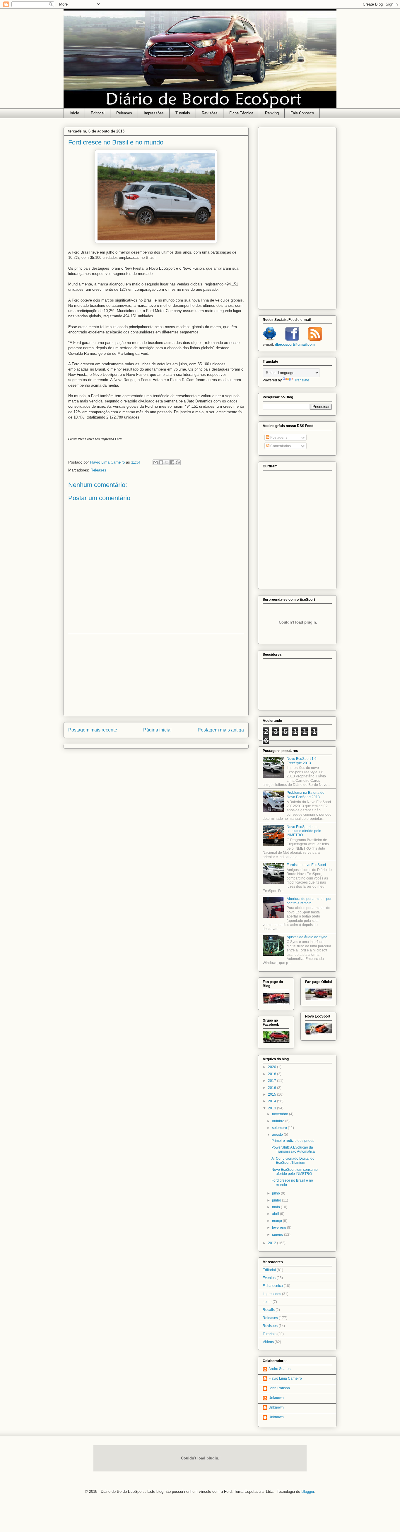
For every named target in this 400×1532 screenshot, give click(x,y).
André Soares (279, 1369)
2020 (272, 1067)
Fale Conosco (302, 113)
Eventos (269, 1278)
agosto (278, 1134)
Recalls (269, 1310)
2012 (272, 1243)
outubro (278, 1121)
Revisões (210, 113)
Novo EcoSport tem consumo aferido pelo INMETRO (304, 831)
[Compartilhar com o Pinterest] (178, 462)
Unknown (276, 1398)
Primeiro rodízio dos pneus (292, 1141)
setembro (280, 1128)
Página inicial (157, 729)
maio (276, 1207)
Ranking (272, 113)
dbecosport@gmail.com (295, 344)
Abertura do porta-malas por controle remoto (309, 901)
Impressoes (272, 1294)
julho (276, 1193)
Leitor (267, 1302)
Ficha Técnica (241, 113)
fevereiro (279, 1227)
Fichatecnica (273, 1286)
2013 (272, 1108)
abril (276, 1214)
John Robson (279, 1388)
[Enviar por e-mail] (155, 462)
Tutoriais (182, 113)
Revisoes (270, 1326)
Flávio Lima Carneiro (285, 1378)
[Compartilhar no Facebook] (172, 462)
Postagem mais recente (92, 729)
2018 (272, 1074)
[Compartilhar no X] (167, 462)
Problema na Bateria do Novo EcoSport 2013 (305, 795)
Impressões (154, 113)
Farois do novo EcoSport (306, 865)
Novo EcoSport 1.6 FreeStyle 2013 (302, 761)
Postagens (278, 437)
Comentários (280, 446)
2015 (272, 1094)
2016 (272, 1088)
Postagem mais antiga (221, 729)
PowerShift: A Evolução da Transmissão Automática (293, 1149)
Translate (301, 380)
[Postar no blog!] (161, 462)
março (277, 1221)
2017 (272, 1081)
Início (74, 113)
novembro (280, 1114)
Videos (268, 1342)
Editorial (98, 113)
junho (277, 1200)
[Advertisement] (156, 675)
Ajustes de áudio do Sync (307, 937)
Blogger (307, 1491)
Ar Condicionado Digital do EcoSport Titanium (292, 1160)
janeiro (278, 1235)
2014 (272, 1101)
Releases (124, 113)
